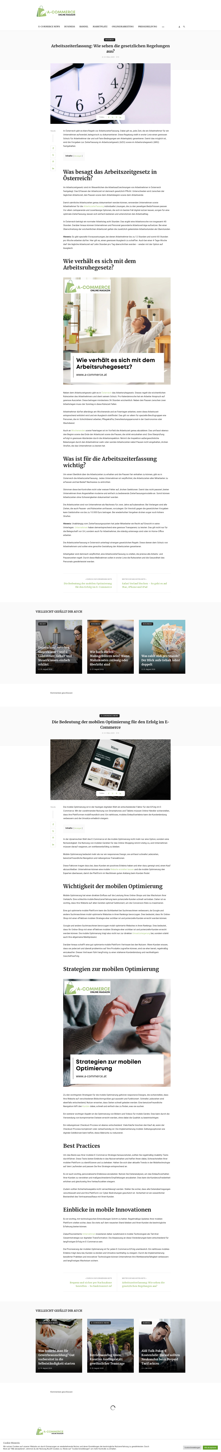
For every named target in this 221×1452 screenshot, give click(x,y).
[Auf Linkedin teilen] (53, 168)
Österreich (106, 392)
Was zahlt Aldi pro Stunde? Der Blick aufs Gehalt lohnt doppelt (160, 660)
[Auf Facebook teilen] (53, 148)
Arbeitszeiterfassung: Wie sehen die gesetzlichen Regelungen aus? (143, 1284)
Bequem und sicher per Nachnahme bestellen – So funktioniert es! (91, 1284)
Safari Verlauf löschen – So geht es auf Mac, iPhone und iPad (144, 585)
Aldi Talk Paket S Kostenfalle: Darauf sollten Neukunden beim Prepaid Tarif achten (160, 1357)
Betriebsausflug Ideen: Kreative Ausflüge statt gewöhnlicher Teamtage (107, 1359)
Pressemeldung (147, 26)
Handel (83, 26)
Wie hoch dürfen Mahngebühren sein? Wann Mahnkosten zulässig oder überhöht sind (110, 658)
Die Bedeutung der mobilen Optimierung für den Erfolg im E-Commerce (88, 585)
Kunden (86, 1106)
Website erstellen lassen (122, 869)
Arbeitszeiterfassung (94, 206)
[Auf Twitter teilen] (53, 155)
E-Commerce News (49, 26)
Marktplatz (100, 26)
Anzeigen (77, 156)
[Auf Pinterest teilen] (53, 161)
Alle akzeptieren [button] (210, 1448)
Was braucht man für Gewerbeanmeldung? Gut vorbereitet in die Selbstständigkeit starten (56, 1357)
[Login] (179, 27)
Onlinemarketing (123, 26)
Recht (43, 624)
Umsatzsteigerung (141, 933)
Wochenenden (78, 430)
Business (69, 26)
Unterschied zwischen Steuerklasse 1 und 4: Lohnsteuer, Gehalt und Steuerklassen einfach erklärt (55, 656)
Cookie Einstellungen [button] (192, 1448)
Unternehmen (81, 527)
